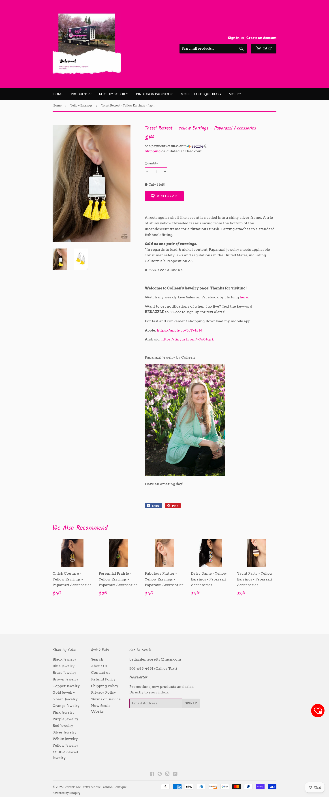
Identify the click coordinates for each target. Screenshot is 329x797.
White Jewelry (65, 739)
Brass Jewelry (64, 672)
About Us (99, 666)
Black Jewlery (64, 659)
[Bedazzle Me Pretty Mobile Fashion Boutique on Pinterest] (159, 774)
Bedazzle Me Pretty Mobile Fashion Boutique (95, 787)
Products (80, 94)
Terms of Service (106, 699)
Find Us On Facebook (154, 94)
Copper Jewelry (66, 686)
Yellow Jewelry (65, 745)
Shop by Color (112, 94)
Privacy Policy (103, 692)
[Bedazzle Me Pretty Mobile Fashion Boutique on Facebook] (152, 774)
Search (97, 659)
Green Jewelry (65, 699)
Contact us (100, 672)
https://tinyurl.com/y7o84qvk (187, 339)
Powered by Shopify (66, 793)
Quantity (151, 163)
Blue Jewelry (64, 666)
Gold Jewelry (64, 692)
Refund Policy (103, 679)
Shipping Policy (104, 686)
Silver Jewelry (65, 732)
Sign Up (191, 703)
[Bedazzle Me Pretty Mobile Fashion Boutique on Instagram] (167, 774)
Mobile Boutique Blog (200, 94)
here (244, 297)
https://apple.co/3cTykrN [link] (179, 330)
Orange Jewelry (66, 705)
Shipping (152, 151)
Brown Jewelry (65, 679)
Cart (267, 48)
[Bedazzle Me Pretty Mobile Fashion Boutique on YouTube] (175, 774)
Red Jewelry (63, 725)
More (234, 94)
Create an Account (261, 38)
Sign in (233, 38)
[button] (210, 146)
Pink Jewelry (64, 712)
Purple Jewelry (65, 719)
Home (58, 94)
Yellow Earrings (81, 105)
